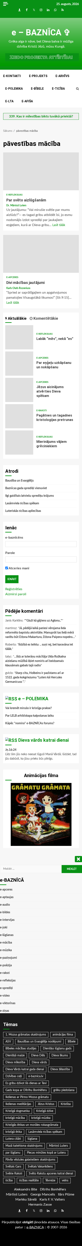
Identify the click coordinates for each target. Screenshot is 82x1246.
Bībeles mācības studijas (20, 1048)
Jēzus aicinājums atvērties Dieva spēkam (19, 390)
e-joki (3, 927)
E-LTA (9, 101)
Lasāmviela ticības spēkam (22, 503)
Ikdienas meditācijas (18, 1104)
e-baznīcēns (14, 537)
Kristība (66, 1104)
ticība (9, 1180)
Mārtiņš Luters (58, 1145)
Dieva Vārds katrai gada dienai (24, 1069)
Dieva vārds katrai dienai (43, 740)
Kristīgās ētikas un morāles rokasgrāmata (31, 1125)
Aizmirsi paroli (15, 594)
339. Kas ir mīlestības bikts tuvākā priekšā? (41, 116)
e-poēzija (6, 965)
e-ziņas (4, 1010)
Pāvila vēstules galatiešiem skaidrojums (30, 1159)
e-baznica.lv (35, 1076)
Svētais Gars (13, 1166)
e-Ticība (58, 88)
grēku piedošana (63, 1090)
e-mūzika (6, 950)
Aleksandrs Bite (25, 1189)
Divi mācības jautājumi (41, 254)
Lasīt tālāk (58, 225)
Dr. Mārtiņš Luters (16, 205)
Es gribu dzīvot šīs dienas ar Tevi (25, 1083)
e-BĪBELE (37, 88)
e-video (5, 995)
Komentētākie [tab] (45, 318)
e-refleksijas (14, 195)
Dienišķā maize (15, 1055)
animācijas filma (63, 1034)
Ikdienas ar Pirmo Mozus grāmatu (27, 1097)
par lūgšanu (12, 1152)
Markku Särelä (26, 1199)
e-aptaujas (6, 897)
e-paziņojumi (8, 957)
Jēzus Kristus (46, 1104)
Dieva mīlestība (15, 1062)
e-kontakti (12, 76)
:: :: (35, 1227)
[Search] (77, 89)
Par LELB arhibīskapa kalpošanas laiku (29, 715)
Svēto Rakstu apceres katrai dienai (51, 1173)
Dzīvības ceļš (13, 1076)
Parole (10, 553)
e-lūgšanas (6, 935)
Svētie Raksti (13, 1173)
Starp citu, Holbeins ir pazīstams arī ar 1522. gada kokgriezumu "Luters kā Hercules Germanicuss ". (34, 677)
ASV (8, 1041)
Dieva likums (60, 1055)
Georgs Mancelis (42, 1194)
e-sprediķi (6, 988)
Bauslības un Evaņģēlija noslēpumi (39, 1041)
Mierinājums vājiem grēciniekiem (19, 442)
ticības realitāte (29, 1180)
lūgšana (32, 1138)
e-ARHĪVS (62, 76)
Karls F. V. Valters (52, 1199)
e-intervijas (7, 920)
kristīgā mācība (15, 1118)
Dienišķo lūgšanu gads (57, 1048)
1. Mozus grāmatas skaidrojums (25, 1034)
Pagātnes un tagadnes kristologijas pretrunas (19, 416)
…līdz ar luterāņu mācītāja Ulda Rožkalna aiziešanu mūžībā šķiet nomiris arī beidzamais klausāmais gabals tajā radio (35, 661)
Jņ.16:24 (10, 749)
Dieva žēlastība (60, 1069)
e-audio (5, 904)
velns (65, 1180)
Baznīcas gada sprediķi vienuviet (26, 488)
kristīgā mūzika (40, 1118)
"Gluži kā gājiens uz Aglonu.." (43, 620)
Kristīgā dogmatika (17, 1111)
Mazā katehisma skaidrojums (23, 1145)
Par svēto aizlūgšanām (41, 171)
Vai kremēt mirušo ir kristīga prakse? (28, 708)
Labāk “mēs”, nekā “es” (19, 337)
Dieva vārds (39, 1062)
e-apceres (12, 277)
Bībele (71, 1041)
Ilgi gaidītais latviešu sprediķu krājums (29, 495)
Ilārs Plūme (66, 1194)
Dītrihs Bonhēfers (53, 1189)
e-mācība (6, 942)
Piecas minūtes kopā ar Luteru (46, 1152)
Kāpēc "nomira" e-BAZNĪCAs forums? (29, 723)
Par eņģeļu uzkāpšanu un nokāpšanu (19, 363)
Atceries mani (18, 568)
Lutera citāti (13, 1138)
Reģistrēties (13, 589)
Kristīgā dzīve (44, 1111)
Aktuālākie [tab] (16, 318)
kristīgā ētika (13, 1131)
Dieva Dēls (38, 1055)
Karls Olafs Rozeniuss (18, 288)
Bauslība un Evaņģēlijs (19, 480)
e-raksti (41, 410)
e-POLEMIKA (14, 88)
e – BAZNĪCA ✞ (41, 32)
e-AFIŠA (27, 101)
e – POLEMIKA (33, 698)
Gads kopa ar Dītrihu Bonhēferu (26, 1090)
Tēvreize (50, 1180)
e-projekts (38, 76)
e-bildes (5, 912)
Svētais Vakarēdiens (40, 1166)
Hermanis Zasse (40, 1204)
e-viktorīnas (7, 1003)
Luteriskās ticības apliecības (23, 511)
